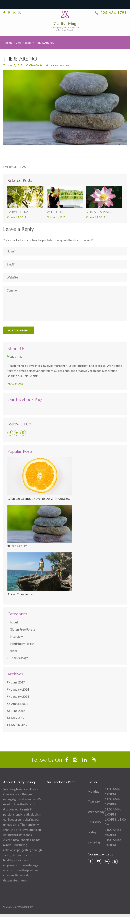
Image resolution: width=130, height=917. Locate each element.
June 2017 (18, 682)
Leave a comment (60, 65)
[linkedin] (14, 13)
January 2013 (20, 696)
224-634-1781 (113, 12)
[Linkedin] (107, 861)
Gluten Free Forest (22, 629)
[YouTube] (115, 861)
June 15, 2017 (18, 217)
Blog (18, 42)
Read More (15, 383)
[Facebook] (10, 433)
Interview (16, 636)
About (14, 622)
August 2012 (19, 703)
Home (8, 42)
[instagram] (9, 13)
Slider (28, 42)
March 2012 (19, 725)
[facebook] (4, 13)
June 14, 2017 (57, 217)
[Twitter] (16, 433)
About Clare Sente (19, 594)
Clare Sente (35, 65)
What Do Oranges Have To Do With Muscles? (38, 499)
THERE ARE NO (17, 546)
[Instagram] (23, 433)
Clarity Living (65, 23)
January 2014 (20, 689)
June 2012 (18, 711)
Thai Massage (19, 658)
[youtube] (19, 13)
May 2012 (17, 718)
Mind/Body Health (22, 643)
